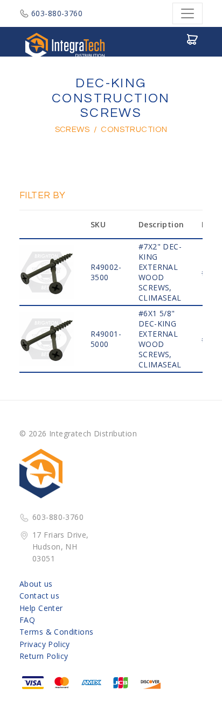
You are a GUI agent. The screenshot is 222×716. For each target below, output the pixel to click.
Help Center (41, 608)
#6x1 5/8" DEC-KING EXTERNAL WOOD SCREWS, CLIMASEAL (160, 339)
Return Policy (43, 656)
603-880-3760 (56, 13)
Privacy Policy (44, 644)
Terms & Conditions (56, 632)
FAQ (27, 620)
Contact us (39, 595)
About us (35, 584)
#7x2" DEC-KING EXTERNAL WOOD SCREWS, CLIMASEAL (160, 272)
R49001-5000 (106, 339)
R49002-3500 (106, 272)
